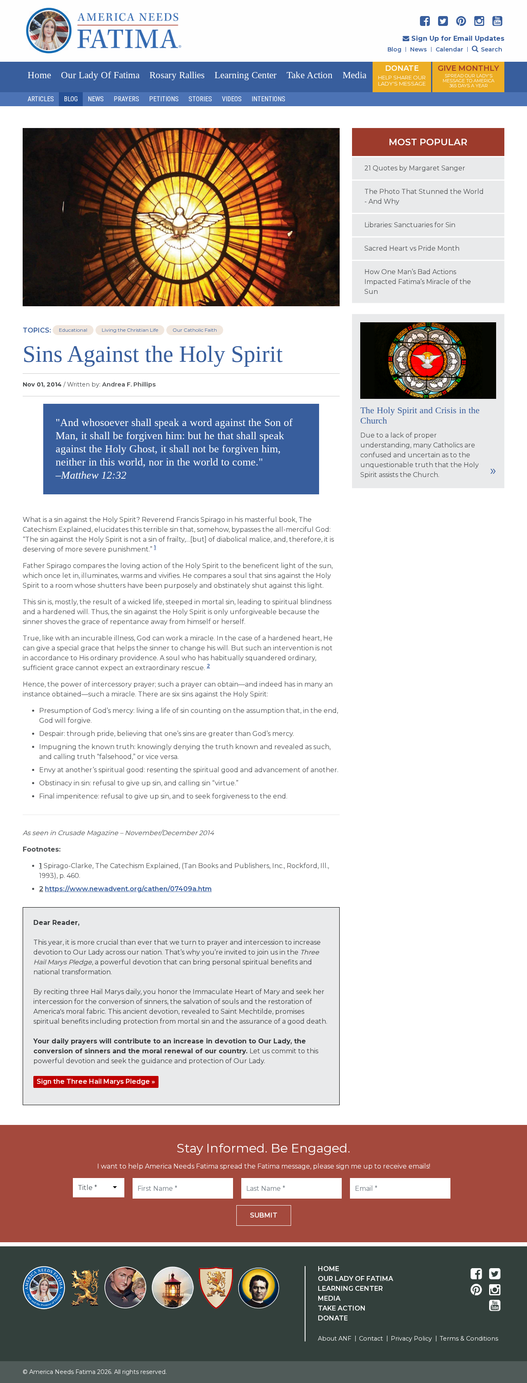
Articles (41, 99)
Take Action (310, 75)
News (418, 49)
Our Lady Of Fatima (355, 1279)
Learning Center (246, 75)
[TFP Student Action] (217, 1293)
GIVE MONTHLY (468, 76)
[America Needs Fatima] (45, 1292)
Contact (371, 1338)
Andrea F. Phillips (129, 384)
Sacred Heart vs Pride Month (411, 248)
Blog (394, 49)
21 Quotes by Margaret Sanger (414, 168)
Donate (333, 1318)
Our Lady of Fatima (100, 75)
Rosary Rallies (177, 75)
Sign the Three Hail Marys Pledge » (96, 1081)
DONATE (402, 75)
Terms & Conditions (469, 1338)
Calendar (449, 49)
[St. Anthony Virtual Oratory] (127, 1293)
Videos (232, 99)
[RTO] (174, 1293)
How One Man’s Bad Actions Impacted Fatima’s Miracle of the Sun (417, 282)
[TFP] (86, 1293)
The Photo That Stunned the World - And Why (424, 196)
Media (354, 75)
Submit (263, 1215)
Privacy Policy (411, 1338)
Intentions (268, 99)
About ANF (334, 1338)
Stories (200, 99)
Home (39, 75)
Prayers (126, 99)
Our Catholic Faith (195, 330)
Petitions (164, 99)
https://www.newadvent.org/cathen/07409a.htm (128, 889)
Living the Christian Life (130, 330)
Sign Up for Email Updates (457, 38)
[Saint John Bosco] (258, 1293)
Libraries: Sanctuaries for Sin (409, 225)
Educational (73, 330)
